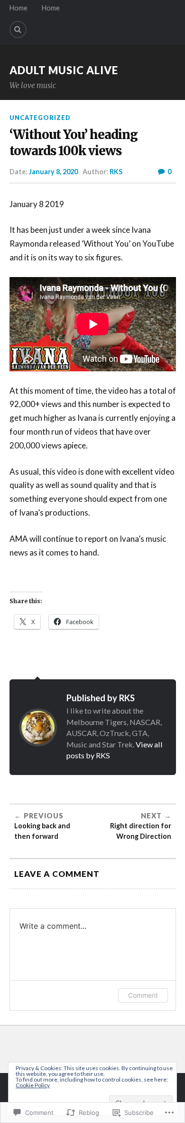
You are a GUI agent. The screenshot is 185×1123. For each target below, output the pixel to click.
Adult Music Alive (63, 70)
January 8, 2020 (53, 172)
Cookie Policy (33, 1085)
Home (18, 8)
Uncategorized (40, 117)
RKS (116, 172)
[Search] (18, 29)
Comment (143, 995)
